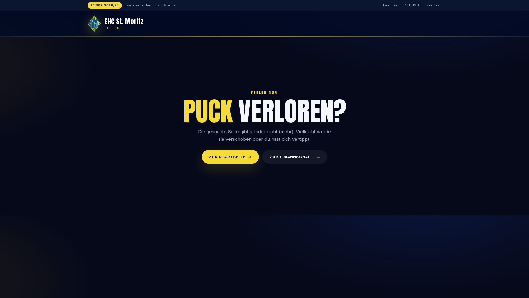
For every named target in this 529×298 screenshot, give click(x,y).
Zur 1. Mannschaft (291, 157)
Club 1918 (412, 5)
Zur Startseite (227, 157)
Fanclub (390, 5)
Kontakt (434, 5)
